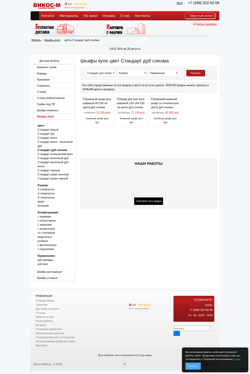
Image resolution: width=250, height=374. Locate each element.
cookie (237, 359)
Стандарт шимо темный (53, 178)
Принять (193, 366)
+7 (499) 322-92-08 (203, 3)
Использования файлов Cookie (55, 341)
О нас (125, 15)
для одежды (45, 259)
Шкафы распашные (49, 271)
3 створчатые (46, 193)
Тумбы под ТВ (46, 104)
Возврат (41, 325)
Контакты (142, 15)
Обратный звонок (201, 15)
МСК (179, 3)
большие (43, 205)
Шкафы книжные (47, 110)
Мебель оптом (45, 316)
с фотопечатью (47, 245)
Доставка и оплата (47, 308)
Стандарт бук (46, 133)
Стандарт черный (49, 170)
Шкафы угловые (47, 277)
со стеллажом (46, 232)
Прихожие (43, 79)
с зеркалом (45, 224)
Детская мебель (49, 60)
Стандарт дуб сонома (52, 150)
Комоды (42, 73)
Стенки (41, 91)
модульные (45, 236)
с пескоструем (47, 220)
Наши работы (44, 321)
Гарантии (41, 304)
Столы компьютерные (51, 98)
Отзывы (109, 15)
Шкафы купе (52, 40)
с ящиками (44, 216)
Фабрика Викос (45, 300)
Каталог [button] (48, 15)
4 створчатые (46, 197)
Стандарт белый (48, 129)
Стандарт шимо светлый (53, 174)
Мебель (36, 40)
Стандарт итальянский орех (55, 154)
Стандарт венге (47, 137)
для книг (43, 264)
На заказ (90, 15)
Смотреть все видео (148, 201)
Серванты (43, 85)
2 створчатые (46, 189)
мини (41, 201)
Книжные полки (46, 67)
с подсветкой (46, 249)
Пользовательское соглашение (55, 337)
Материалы (69, 15)
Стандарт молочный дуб (53, 158)
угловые (43, 240)
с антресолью (46, 228)
